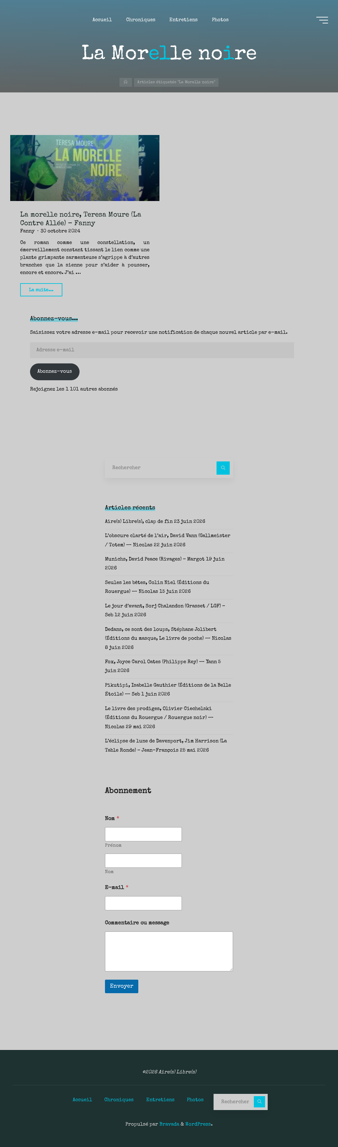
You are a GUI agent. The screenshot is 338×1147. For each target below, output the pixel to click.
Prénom (113, 845)
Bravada (168, 1124)
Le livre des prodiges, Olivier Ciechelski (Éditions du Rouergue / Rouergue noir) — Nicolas (159, 718)
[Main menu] (322, 20)
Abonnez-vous (54, 371)
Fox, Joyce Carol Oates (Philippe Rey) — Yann (161, 662)
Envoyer (121, 986)
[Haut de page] (312, 1121)
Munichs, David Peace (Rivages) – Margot (155, 559)
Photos (195, 1100)
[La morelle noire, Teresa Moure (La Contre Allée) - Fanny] (84, 168)
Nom (109, 872)
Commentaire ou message (137, 923)
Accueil (82, 1100)
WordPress (198, 1124)
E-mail (116, 888)
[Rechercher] (223, 468)
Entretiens (160, 1100)
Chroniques (119, 1100)
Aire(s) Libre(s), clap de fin (139, 521)
